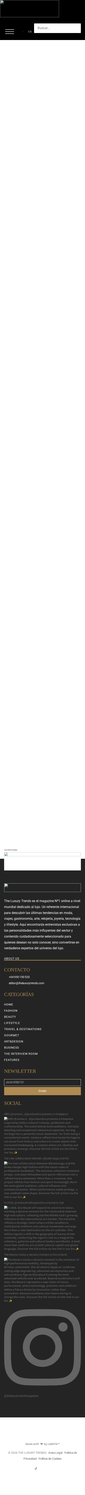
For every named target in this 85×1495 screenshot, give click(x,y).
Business (11, 1047)
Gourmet (11, 1035)
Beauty (10, 1016)
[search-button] (38, 37)
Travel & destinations (22, 1029)
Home (8, 1004)
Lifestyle (12, 1023)
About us (11, 958)
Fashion (11, 1010)
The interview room (21, 1053)
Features (11, 1060)
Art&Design (13, 1041)
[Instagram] (42, 1468)
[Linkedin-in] (49, 1468)
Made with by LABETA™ (42, 1444)
